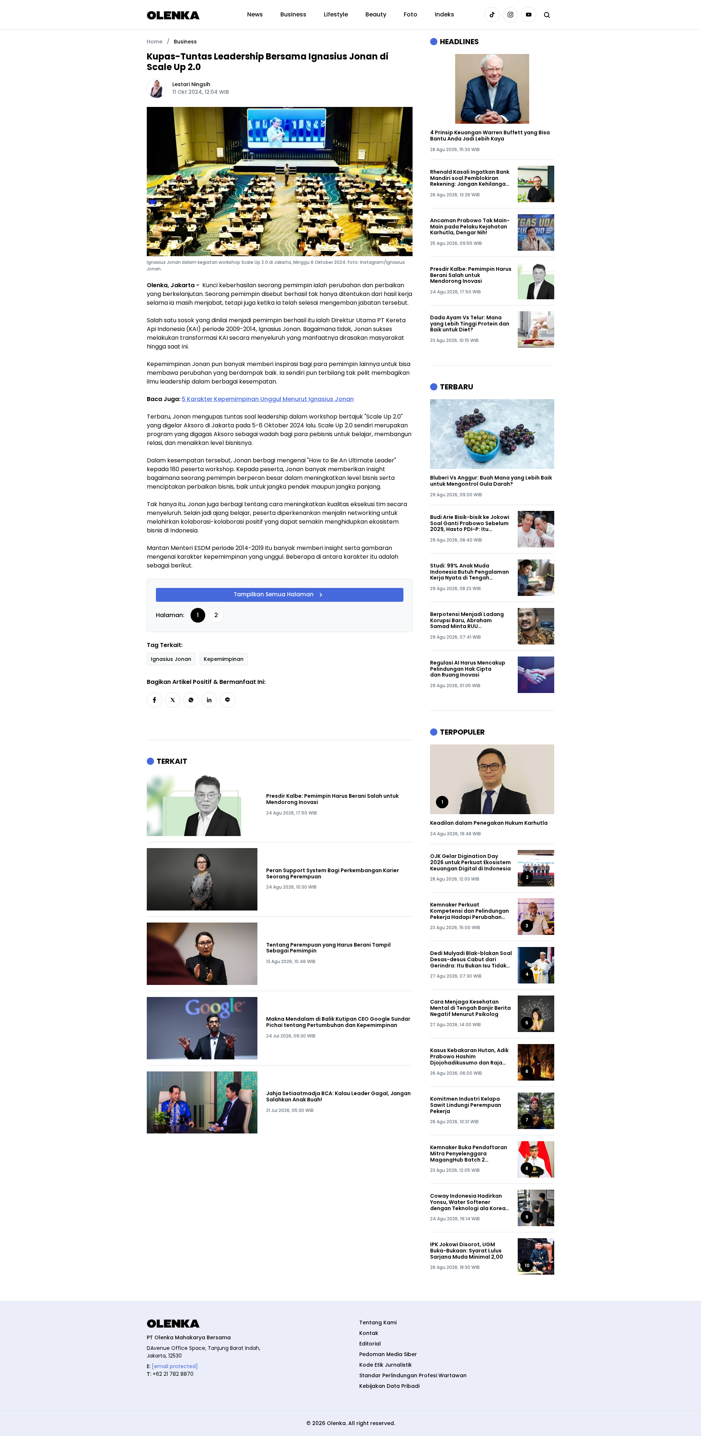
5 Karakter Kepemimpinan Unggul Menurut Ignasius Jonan (268, 399)
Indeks (444, 14)
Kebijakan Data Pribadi (389, 1386)
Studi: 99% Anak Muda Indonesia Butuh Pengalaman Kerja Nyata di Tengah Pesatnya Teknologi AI (469, 572)
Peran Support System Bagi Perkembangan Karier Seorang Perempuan (332, 873)
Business (293, 14)
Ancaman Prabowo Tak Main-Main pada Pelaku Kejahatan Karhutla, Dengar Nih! (470, 226)
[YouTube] (528, 14)
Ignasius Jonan (171, 659)
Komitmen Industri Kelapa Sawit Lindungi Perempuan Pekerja (465, 1105)
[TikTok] (492, 14)
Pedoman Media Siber (388, 1354)
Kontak (368, 1333)
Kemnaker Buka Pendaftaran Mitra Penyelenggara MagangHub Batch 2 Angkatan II (468, 1153)
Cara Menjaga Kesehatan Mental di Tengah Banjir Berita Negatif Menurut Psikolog (470, 1008)
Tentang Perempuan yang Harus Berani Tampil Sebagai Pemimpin (328, 948)
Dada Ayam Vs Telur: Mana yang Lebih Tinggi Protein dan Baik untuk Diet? (469, 324)
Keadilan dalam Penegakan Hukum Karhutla (489, 823)
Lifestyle (336, 14)
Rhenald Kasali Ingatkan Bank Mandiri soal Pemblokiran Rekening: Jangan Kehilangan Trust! (469, 178)
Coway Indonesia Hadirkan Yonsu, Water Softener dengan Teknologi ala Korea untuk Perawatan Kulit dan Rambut (468, 1202)
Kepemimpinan (224, 659)
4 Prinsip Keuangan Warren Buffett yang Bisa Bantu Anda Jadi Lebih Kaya (490, 136)
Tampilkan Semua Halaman (274, 594)
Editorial (370, 1343)
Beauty (375, 14)
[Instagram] (510, 14)
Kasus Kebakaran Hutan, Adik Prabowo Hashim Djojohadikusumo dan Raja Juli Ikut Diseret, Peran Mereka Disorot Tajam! (470, 1056)
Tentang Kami (378, 1322)
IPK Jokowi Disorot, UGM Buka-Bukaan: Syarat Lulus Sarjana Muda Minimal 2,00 (466, 1250)
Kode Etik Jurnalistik (385, 1364)
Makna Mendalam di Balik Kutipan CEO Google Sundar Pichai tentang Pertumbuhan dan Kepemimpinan (338, 1022)
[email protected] (175, 1366)
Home (154, 41)
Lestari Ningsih (191, 84)
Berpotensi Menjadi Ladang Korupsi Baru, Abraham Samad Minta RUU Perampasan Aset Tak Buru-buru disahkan (467, 620)
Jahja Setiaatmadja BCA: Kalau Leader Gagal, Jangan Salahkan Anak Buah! (338, 1096)
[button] (154, 700)
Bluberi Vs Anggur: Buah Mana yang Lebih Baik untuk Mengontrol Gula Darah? (491, 481)
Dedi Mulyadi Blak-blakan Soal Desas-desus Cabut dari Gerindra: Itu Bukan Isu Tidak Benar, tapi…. (471, 959)
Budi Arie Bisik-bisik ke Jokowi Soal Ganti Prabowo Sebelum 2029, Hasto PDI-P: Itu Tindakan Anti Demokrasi (469, 523)
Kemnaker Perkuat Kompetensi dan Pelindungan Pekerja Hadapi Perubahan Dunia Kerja (469, 911)
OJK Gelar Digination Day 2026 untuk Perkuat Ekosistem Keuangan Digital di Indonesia (470, 862)
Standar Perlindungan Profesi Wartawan (413, 1375)
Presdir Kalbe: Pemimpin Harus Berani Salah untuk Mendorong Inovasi (332, 799)
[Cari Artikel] (547, 14)
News (255, 14)
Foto (410, 14)
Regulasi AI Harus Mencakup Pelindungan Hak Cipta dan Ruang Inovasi (467, 669)
